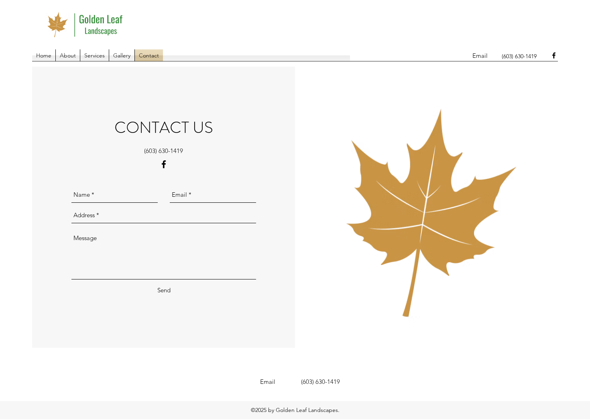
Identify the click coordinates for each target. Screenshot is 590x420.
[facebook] (554, 55)
